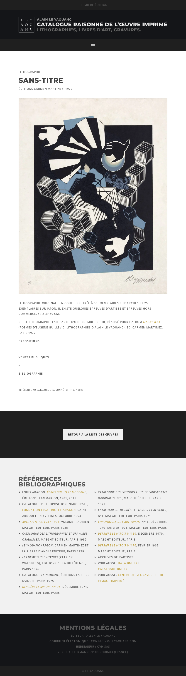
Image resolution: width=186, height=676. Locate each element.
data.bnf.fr (127, 563)
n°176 (117, 545)
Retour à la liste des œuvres (93, 434)
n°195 (41, 587)
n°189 (117, 534)
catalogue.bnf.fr (112, 569)
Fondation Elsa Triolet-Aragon (49, 510)
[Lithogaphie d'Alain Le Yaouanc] (93, 292)
